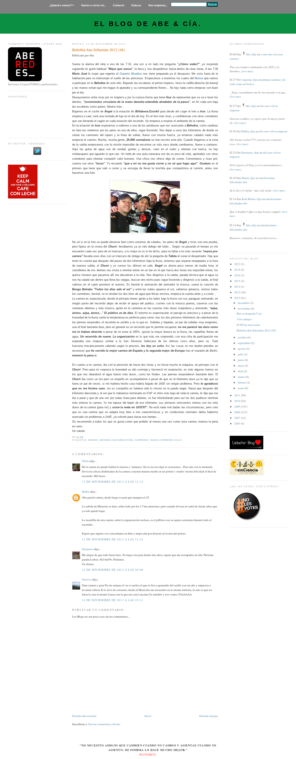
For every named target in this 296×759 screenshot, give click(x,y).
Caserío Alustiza (131, 73)
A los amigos (244, 319)
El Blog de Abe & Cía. (148, 24)
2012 (237, 298)
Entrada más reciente (84, 716)
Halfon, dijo (248, 131)
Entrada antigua (208, 716)
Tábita (85, 461)
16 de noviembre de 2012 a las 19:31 (112, 600)
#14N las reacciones (248, 325)
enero (241, 388)
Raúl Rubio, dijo (252, 199)
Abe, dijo (251, 54)
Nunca (199, 78)
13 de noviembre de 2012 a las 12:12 (112, 482)
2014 (237, 287)
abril (241, 371)
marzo (242, 377)
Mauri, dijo (248, 178)
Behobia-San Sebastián (116, 440)
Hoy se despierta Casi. (249, 313)
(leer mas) (247, 71)
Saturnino (87, 549)
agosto (242, 349)
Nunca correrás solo (166, 440)
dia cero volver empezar (273, 131)
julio (241, 354)
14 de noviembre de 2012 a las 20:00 (112, 570)
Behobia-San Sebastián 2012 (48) (98, 49)
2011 (237, 395)
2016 (237, 275)
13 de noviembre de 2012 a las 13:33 (112, 539)
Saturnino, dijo (250, 152)
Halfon (86, 491)
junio (241, 360)
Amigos (93, 440)
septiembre (244, 343)
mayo (241, 365)
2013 (237, 292)
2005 (237, 423)
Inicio (148, 716)
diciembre (244, 303)
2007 (237, 418)
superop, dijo (250, 80)
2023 (237, 264)
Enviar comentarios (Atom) (104, 724)
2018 (237, 270)
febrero (242, 382)
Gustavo (87, 579)
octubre (242, 337)
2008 (237, 412)
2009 (237, 406)
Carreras (142, 440)
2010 (237, 401)
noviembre (244, 308)
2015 (237, 281)
